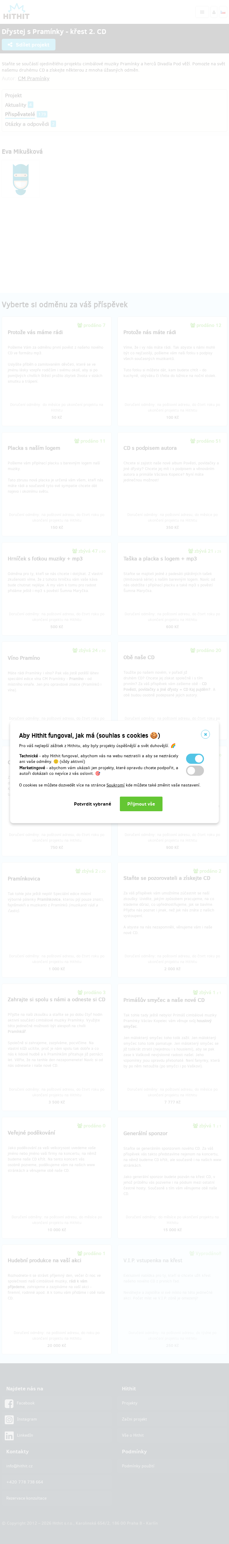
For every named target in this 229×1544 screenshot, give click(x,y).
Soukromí (115, 785)
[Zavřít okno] (205, 734)
